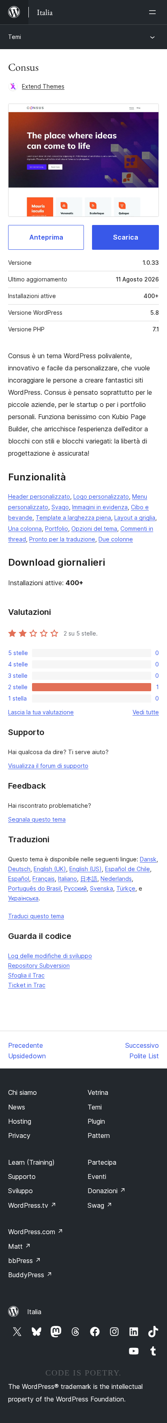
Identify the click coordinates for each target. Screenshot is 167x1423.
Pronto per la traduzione (62, 539)
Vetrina (98, 1092)
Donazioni (107, 1191)
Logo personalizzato (101, 496)
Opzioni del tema (94, 528)
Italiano (67, 878)
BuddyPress (30, 1275)
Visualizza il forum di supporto (48, 765)
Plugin (96, 1121)
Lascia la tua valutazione (41, 712)
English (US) (85, 868)
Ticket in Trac (26, 985)
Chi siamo (22, 1092)
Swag (100, 1205)
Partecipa (102, 1162)
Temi (14, 36)
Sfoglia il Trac (26, 975)
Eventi (97, 1176)
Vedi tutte (146, 712)
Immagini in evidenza (100, 507)
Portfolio (56, 528)
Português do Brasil (34, 888)
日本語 (88, 878)
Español (18, 878)
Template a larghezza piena (73, 517)
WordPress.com (35, 1232)
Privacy (19, 1135)
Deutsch (19, 868)
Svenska (101, 888)
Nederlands (116, 878)
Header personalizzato (39, 496)
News (16, 1107)
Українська (23, 898)
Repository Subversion (39, 965)
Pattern (99, 1135)
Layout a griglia (134, 517)
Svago (60, 507)
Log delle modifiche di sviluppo (50, 955)
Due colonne (115, 539)
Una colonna (25, 528)
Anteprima (46, 237)
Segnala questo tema (37, 819)
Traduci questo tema (36, 916)
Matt (19, 1246)
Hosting (19, 1121)
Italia (34, 1312)
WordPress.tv (32, 1205)
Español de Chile (127, 868)
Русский (75, 888)
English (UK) (50, 868)
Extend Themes (43, 86)
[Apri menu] (154, 12)
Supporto (22, 1176)
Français (43, 878)
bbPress (24, 1260)
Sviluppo (20, 1191)
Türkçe (125, 888)
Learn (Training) (31, 1162)
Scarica (125, 237)
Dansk (148, 859)
